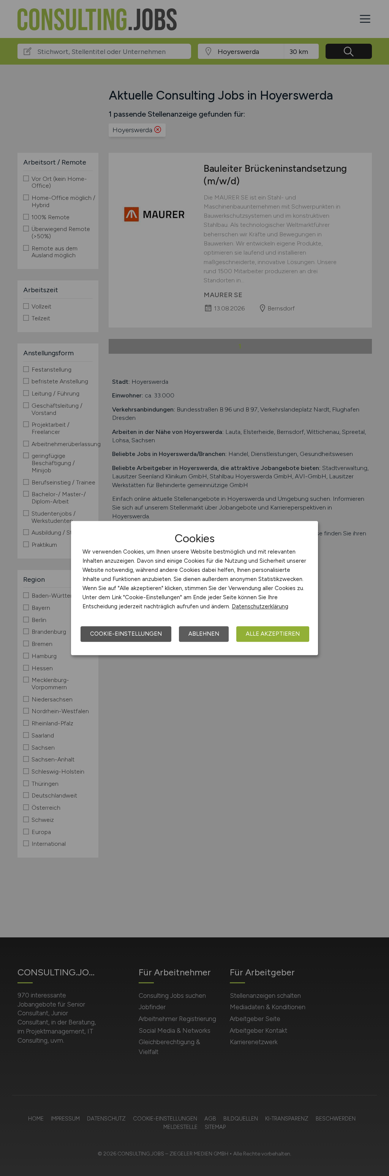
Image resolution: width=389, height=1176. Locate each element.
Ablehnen (203, 633)
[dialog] (194, 588)
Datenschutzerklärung (260, 606)
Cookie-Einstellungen (126, 633)
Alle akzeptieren (273, 633)
